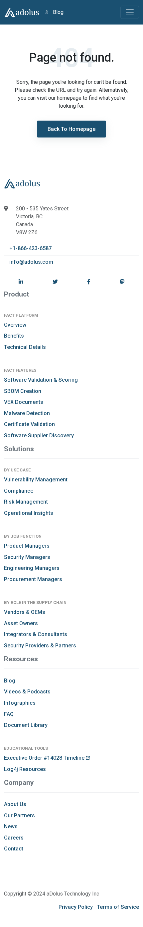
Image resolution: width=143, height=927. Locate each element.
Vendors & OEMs (24, 612)
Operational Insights (28, 513)
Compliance (18, 491)
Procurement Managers (33, 579)
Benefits (14, 336)
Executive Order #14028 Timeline (45, 758)
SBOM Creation (22, 391)
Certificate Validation (29, 424)
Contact (13, 848)
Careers (14, 838)
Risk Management (26, 502)
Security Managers (27, 557)
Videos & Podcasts (27, 691)
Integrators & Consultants (35, 634)
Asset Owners (21, 623)
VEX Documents (23, 402)
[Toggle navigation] (129, 12)
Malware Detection (27, 413)
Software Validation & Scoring (41, 380)
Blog (58, 12)
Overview (15, 325)
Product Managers (27, 546)
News (11, 826)
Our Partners (19, 815)
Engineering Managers (32, 568)
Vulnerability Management (36, 479)
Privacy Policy (76, 907)
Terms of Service (118, 907)
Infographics (20, 703)
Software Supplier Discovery (39, 435)
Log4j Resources (25, 769)
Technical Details (25, 347)
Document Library (26, 725)
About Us (15, 804)
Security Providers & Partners (40, 645)
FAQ (9, 714)
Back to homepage (71, 129)
